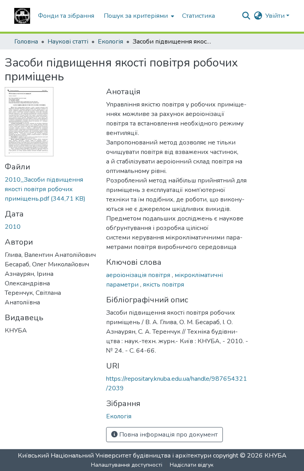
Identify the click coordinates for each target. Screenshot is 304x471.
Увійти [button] (275, 15)
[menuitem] (138, 16)
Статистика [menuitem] (198, 15)
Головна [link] (26, 41)
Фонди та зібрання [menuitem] (66, 15)
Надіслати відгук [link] (191, 465)
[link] (51, 189)
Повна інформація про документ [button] (168, 434)
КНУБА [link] (275, 455)
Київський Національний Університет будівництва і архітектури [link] (114, 455)
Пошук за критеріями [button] (136, 15)
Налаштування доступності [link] (126, 465)
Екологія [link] (110, 41)
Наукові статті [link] (68, 41)
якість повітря (163, 284)
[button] (22, 16)
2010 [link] (13, 226)
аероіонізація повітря (139, 275)
